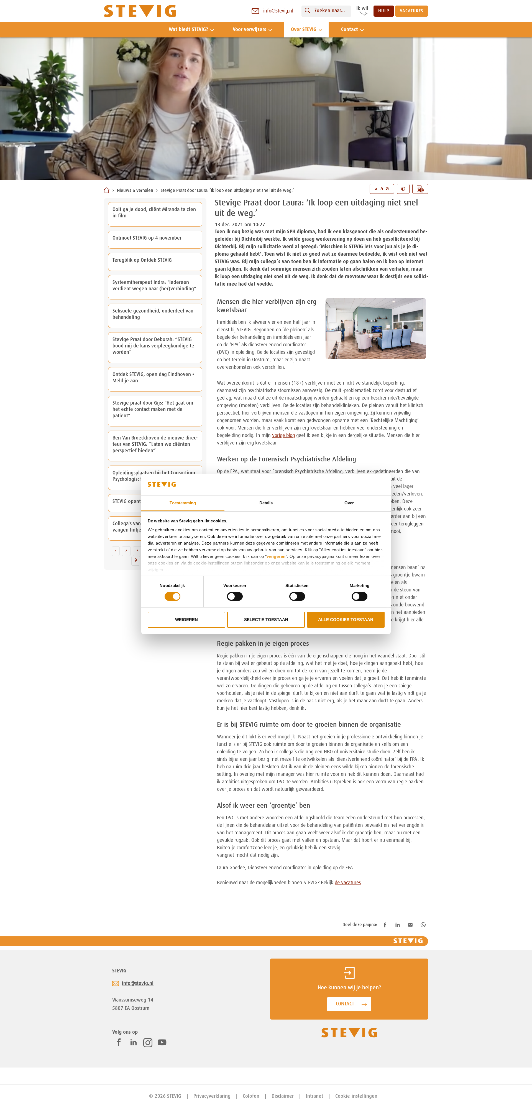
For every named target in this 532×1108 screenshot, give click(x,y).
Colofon (251, 1096)
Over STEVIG (303, 29)
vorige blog (283, 435)
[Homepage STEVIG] (140, 11)
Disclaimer (283, 1096)
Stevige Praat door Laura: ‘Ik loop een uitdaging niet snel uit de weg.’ (227, 191)
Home (106, 190)
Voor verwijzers (249, 29)
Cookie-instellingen (356, 1096)
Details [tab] (266, 502)
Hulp (383, 11)
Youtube (162, 1042)
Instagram (148, 1042)
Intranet (314, 1096)
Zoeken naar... (329, 10)
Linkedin (133, 1042)
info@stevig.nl (138, 983)
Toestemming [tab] (183, 502)
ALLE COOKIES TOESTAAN (345, 619)
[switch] (235, 596)
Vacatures (411, 11)
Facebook (119, 1042)
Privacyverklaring (212, 1096)
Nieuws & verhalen (135, 191)
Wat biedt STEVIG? (188, 29)
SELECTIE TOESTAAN (266, 619)
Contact (349, 29)
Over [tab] (349, 502)
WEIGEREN (186, 619)
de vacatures (348, 882)
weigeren (276, 556)
